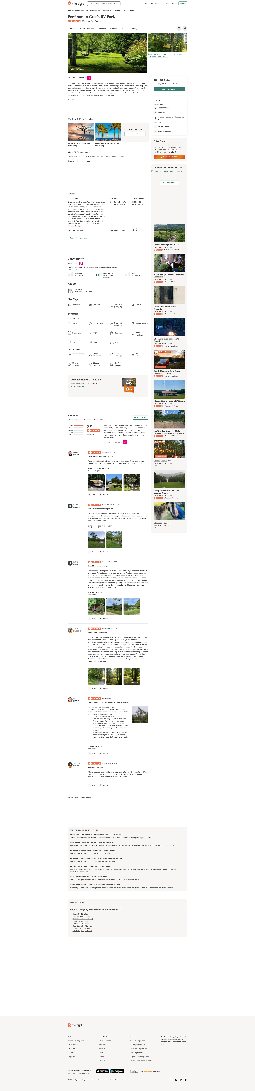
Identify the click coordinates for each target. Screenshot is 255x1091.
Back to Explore (74, 11)
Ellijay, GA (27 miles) (80, 921)
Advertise (102, 1045)
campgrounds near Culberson (119, 93)
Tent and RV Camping (97, 633)
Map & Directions (87, 29)
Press (101, 1053)
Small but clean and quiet (99, 566)
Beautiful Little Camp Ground (100, 456)
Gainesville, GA (173, 150)
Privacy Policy (114, 1080)
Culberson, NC (107, 11)
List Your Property (169, 3)
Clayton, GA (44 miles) (81, 916)
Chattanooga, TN (174, 147)
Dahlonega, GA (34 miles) (83, 919)
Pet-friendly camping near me (141, 1061)
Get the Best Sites (151, 3)
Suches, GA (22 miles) (81, 928)
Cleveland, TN (169, 145)
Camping (84, 11)
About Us (102, 1049)
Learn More (72, 270)
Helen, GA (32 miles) (81, 914)
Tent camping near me (138, 1041)
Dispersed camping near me (140, 1057)
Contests (71, 1053)
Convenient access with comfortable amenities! (108, 702)
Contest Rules (102, 1080)
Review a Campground (76, 1041)
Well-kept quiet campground (100, 509)
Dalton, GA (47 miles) (81, 924)
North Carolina (95, 11)
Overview (72, 29)
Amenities (102, 29)
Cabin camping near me (138, 1049)
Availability (132, 29)
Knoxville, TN (172, 152)
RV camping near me (137, 1045)
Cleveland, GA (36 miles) (82, 931)
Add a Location (73, 1045)
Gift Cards (71, 1049)
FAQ (122, 29)
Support (102, 1061)
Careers (101, 1057)
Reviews (113, 29)
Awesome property (96, 767)
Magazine (71, 1057)
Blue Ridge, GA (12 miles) (82, 926)
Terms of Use (126, 1080)
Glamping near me (136, 1053)
